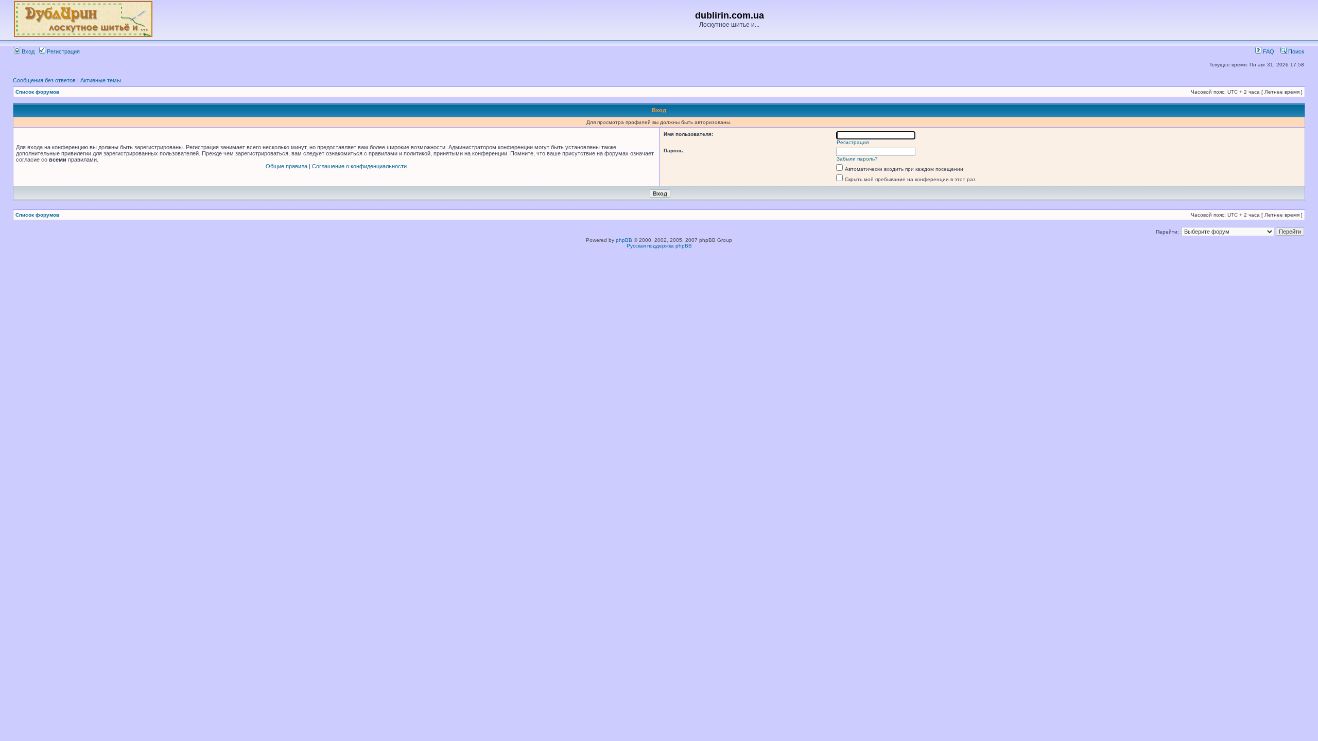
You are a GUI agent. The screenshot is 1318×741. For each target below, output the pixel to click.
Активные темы (100, 80)
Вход (27, 51)
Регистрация (62, 51)
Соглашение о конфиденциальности (359, 166)
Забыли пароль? (857, 159)
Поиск (1295, 51)
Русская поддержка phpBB (659, 246)
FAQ (1267, 51)
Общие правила (286, 166)
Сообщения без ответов (44, 80)
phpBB (624, 240)
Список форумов (37, 92)
